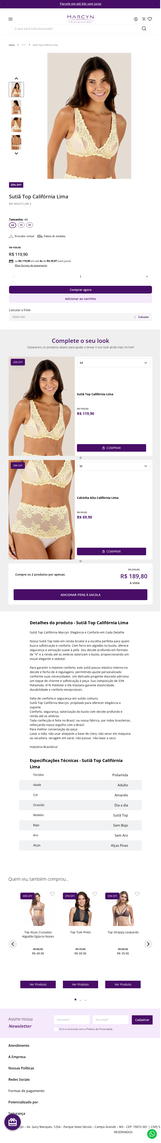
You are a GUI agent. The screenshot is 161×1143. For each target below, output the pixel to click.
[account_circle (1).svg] (136, 19)
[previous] (4, 4)
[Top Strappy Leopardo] (123, 908)
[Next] (16, 153)
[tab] (75, 999)
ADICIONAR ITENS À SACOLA (80, 595)
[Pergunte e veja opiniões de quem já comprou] (80, 209)
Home (12, 44)
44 (12, 225)
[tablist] (80, 999)
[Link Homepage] (80, 19)
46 (21, 225)
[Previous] (16, 78)
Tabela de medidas (54, 236)
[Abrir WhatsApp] (152, 1134)
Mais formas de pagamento (31, 265)
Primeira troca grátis (81, 4)
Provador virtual (24, 236)
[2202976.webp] (150, 19)
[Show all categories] (23, 44)
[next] (157, 4)
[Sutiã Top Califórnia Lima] (42, 406)
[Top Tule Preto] (80, 908)
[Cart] (144, 19)
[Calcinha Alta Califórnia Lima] (42, 509)
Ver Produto (38, 984)
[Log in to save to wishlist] (52, 894)
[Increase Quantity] (147, 276)
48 (29, 225)
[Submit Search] (144, 28)
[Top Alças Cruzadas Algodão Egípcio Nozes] (38, 908)
